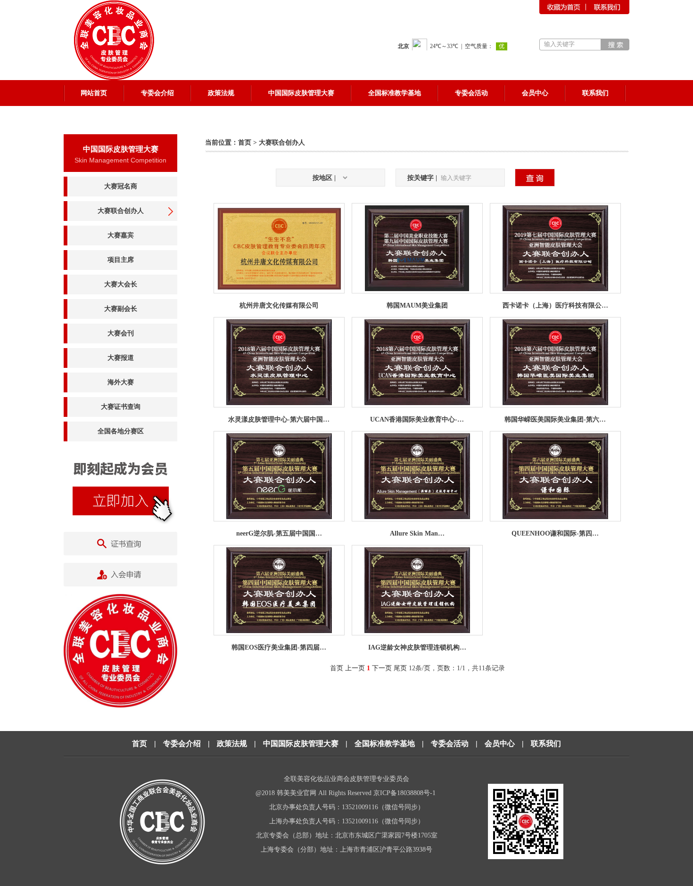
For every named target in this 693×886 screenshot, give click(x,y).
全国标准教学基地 (385, 744)
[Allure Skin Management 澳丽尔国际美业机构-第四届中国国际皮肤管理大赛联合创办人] (417, 516)
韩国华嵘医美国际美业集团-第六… (555, 419)
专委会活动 (450, 744)
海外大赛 (120, 382)
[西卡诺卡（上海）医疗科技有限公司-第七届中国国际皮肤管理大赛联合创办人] (555, 289)
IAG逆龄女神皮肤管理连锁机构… (417, 647)
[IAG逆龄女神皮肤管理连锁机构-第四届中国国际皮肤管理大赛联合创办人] (417, 630)
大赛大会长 (120, 284)
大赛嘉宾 (120, 235)
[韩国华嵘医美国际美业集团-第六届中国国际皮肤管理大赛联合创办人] (555, 402)
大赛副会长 (120, 308)
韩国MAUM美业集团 (417, 305)
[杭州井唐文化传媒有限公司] (279, 289)
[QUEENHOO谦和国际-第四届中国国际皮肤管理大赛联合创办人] (555, 516)
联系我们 (546, 744)
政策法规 (232, 744)
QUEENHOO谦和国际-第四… (555, 533)
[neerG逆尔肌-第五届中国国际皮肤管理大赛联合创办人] (279, 516)
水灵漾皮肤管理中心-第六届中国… (279, 419)
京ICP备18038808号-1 (405, 793)
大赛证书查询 (120, 406)
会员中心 (500, 744)
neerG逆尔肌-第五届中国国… (279, 533)
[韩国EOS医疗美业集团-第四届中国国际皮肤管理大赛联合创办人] (279, 630)
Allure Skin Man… (417, 533)
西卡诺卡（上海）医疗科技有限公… (555, 305)
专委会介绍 (182, 744)
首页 (244, 142)
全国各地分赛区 (121, 431)
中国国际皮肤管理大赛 (300, 744)
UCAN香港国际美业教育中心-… (417, 419)
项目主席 (120, 259)
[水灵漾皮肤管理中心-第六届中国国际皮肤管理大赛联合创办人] (279, 402)
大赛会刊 (120, 333)
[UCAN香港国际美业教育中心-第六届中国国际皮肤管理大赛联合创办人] (417, 402)
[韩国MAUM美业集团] (417, 289)
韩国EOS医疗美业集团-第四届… (278, 647)
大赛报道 (120, 357)
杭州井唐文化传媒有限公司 (279, 305)
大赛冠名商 (120, 186)
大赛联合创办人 (121, 210)
